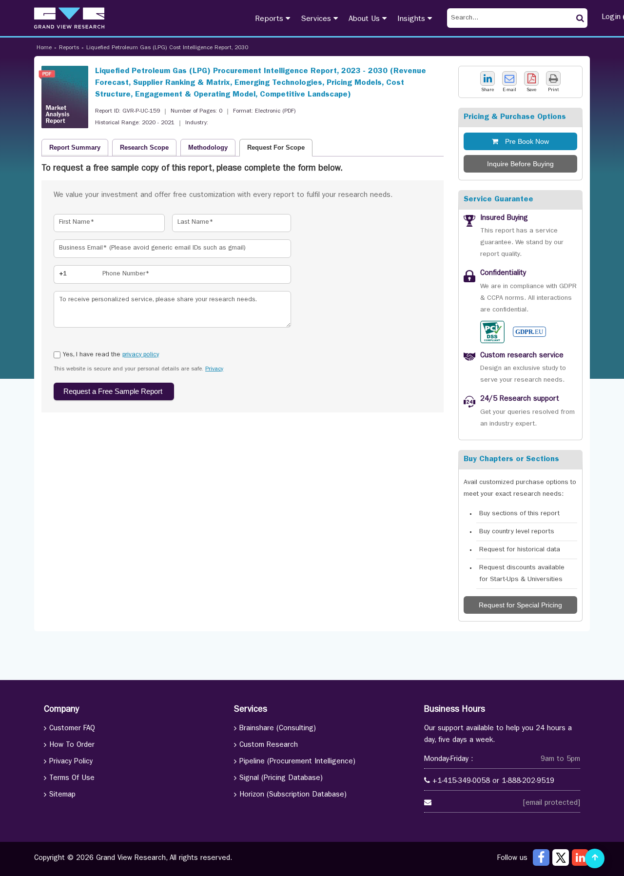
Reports (270, 19)
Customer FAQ (72, 729)
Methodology (208, 147)
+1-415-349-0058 (461, 781)
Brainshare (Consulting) (277, 729)
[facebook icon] (541, 857)
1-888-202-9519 (528, 781)
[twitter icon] (560, 857)
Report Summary (74, 147)
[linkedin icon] (580, 857)
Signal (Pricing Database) (281, 778)
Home (44, 48)
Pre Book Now (526, 141)
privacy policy (140, 355)
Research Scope (144, 147)
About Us (365, 19)
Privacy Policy (71, 762)
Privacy (214, 369)
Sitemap (62, 795)
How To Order (72, 745)
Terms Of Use (72, 778)
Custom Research (268, 745)
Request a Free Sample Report (113, 391)
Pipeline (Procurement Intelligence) (297, 762)
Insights (412, 19)
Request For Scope (276, 147)
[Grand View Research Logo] (69, 18)
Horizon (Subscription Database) (293, 795)
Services (317, 19)
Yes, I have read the (111, 355)
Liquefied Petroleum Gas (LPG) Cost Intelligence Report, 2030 (167, 48)
